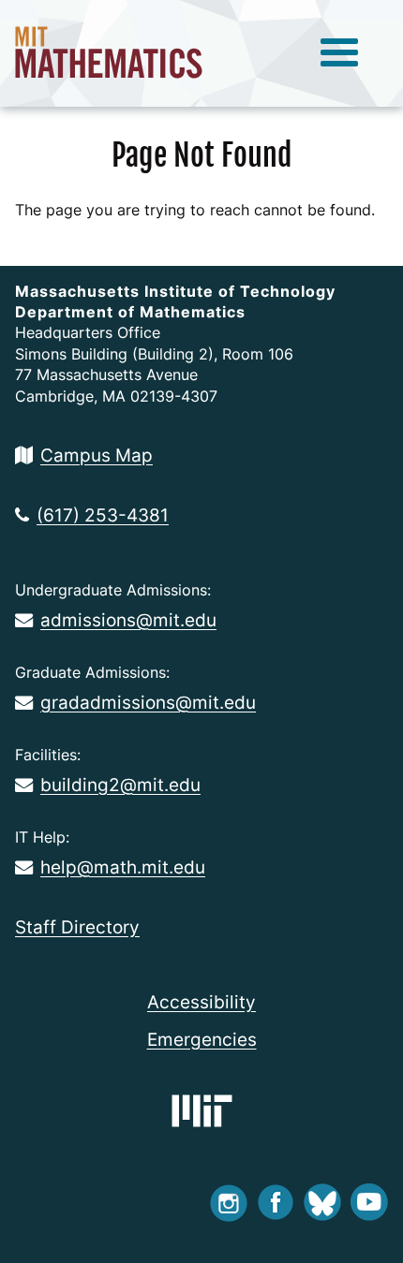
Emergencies (202, 1039)
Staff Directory (77, 927)
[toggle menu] (339, 53)
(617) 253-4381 (103, 515)
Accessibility (201, 1002)
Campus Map (96, 455)
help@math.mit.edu (122, 867)
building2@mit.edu (120, 784)
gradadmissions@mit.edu (148, 702)
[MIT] (202, 1111)
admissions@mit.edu (128, 620)
